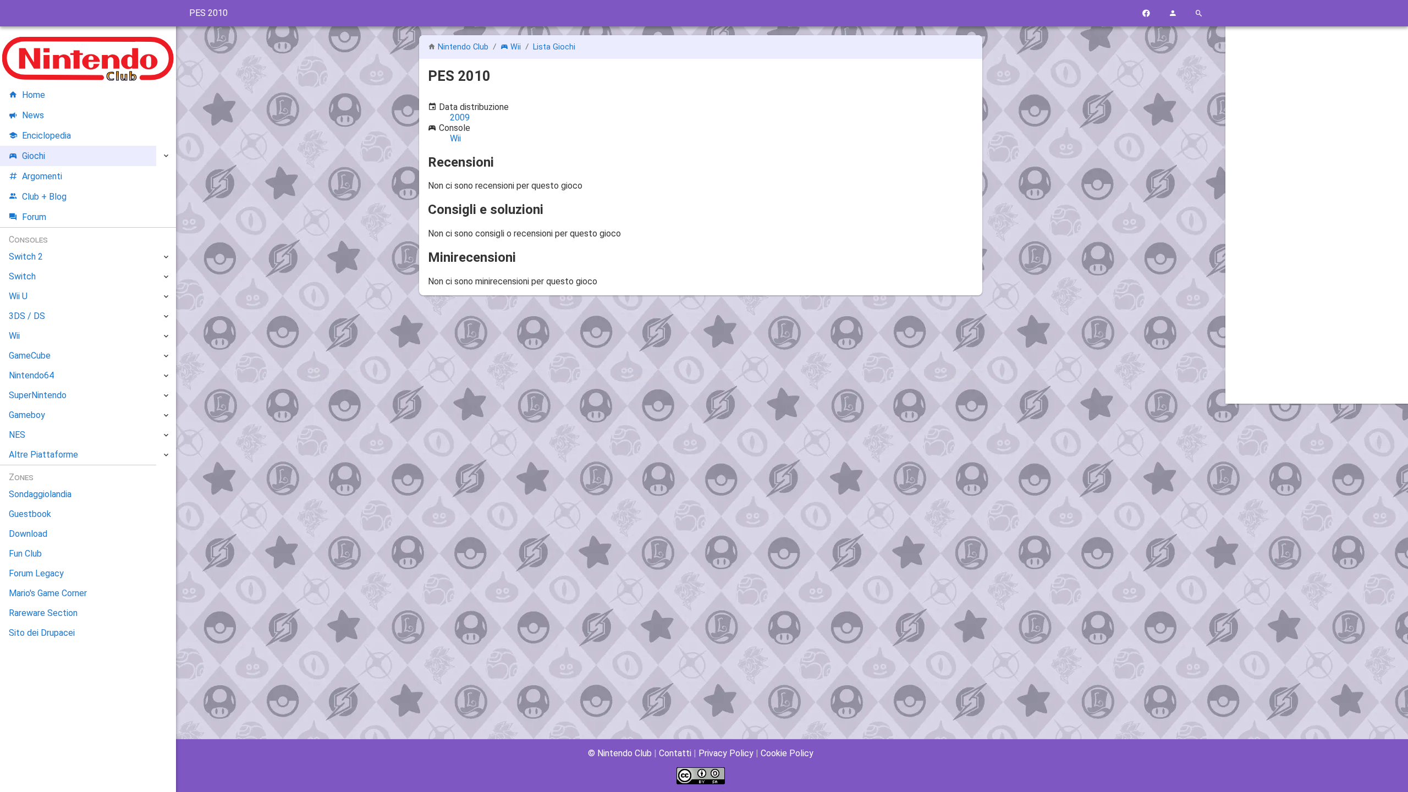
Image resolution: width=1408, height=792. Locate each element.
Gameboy (27, 415)
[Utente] (1172, 13)
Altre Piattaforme (43, 454)
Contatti (675, 753)
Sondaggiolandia (40, 494)
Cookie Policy (787, 753)
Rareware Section (43, 613)
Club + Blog (44, 196)
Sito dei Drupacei (42, 633)
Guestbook (30, 514)
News (33, 115)
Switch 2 (26, 256)
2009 (460, 117)
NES (17, 435)
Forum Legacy (36, 573)
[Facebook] (1146, 13)
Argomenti (42, 176)
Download (28, 534)
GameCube (30, 355)
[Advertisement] (1316, 202)
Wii (515, 47)
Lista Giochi (554, 47)
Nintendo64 (31, 375)
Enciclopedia (46, 135)
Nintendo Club (463, 47)
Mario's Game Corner (48, 593)
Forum (34, 217)
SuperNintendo (38, 395)
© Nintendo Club (620, 753)
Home (33, 95)
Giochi (33, 156)
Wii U (18, 296)
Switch (22, 276)
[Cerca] (1199, 13)
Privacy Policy (726, 753)
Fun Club (25, 553)
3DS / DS (27, 316)
